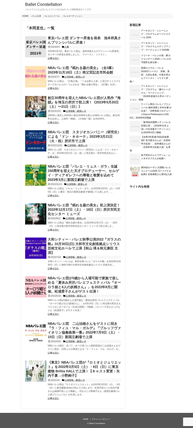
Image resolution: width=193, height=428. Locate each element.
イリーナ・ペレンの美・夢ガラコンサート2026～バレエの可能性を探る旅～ (156, 58)
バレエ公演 (36, 16)
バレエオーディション (72, 16)
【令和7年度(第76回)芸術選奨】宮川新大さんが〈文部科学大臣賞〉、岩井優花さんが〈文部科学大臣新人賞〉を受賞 (150, 144)
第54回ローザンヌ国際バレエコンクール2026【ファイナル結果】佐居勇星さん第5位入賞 (156, 170)
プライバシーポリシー (101, 419)
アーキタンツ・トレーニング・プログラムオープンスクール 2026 (155, 34)
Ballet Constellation (43, 4)
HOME (25, 16)
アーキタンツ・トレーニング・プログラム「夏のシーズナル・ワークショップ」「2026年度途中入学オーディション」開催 (150, 93)
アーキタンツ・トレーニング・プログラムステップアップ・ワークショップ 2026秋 (155, 46)
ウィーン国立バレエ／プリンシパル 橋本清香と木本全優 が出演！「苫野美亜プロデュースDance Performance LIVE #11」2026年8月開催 (151, 111)
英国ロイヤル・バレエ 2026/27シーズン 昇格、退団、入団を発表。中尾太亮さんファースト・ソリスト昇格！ (150, 75)
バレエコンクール (52, 16)
